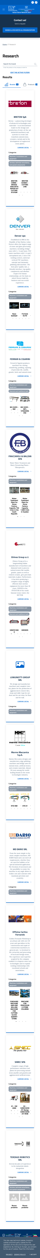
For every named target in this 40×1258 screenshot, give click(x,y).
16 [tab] (22, 416)
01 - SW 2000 (14, 1107)
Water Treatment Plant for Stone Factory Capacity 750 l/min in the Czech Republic (14, 506)
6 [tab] (27, 192)
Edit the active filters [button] (20, 72)
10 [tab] (19, 318)
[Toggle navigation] (3, 9)
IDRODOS (24, 630)
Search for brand (9, 64)
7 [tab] (30, 192)
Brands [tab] (14, 84)
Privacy (9, 1254)
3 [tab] (18, 192)
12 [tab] (26, 318)
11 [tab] (22, 318)
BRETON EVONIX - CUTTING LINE (24, 184)
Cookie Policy (20, 1254)
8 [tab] (19, 195)
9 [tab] (22, 195)
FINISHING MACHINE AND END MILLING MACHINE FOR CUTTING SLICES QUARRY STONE (14, 1010)
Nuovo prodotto (14, 1206)
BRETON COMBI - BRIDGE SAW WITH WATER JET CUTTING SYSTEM (14, 187)
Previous (7, 180)
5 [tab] (24, 192)
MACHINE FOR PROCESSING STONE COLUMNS (25, 1005)
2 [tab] (14, 192)
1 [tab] (11, 192)
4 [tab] (21, 192)
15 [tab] (19, 416)
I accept (33, 1254)
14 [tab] (30, 413)
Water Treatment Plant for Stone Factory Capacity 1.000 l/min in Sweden (25, 505)
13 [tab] (29, 318)
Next (33, 180)
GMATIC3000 (14, 631)
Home (5, 44)
